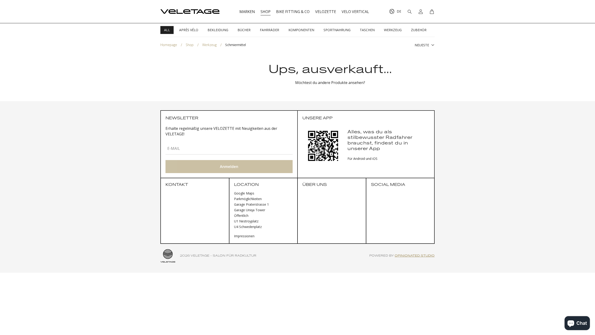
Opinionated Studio (415, 255)
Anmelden (229, 166)
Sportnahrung (337, 30)
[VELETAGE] (189, 11)
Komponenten (301, 30)
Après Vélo (188, 30)
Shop (190, 45)
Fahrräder (269, 30)
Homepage (168, 45)
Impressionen (244, 236)
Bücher (244, 30)
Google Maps (244, 193)
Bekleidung (218, 30)
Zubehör (418, 30)
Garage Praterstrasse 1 (251, 204)
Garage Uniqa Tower (249, 210)
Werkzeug (393, 30)
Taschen (367, 30)
